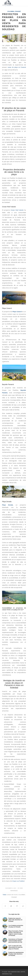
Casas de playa (12, 894)
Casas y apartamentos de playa (14, 971)
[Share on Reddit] (23, 906)
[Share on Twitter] (11, 906)
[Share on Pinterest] (17, 906)
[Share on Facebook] (5, 906)
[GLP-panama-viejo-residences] (14, 38)
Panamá (18, 11)
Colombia (10, 11)
